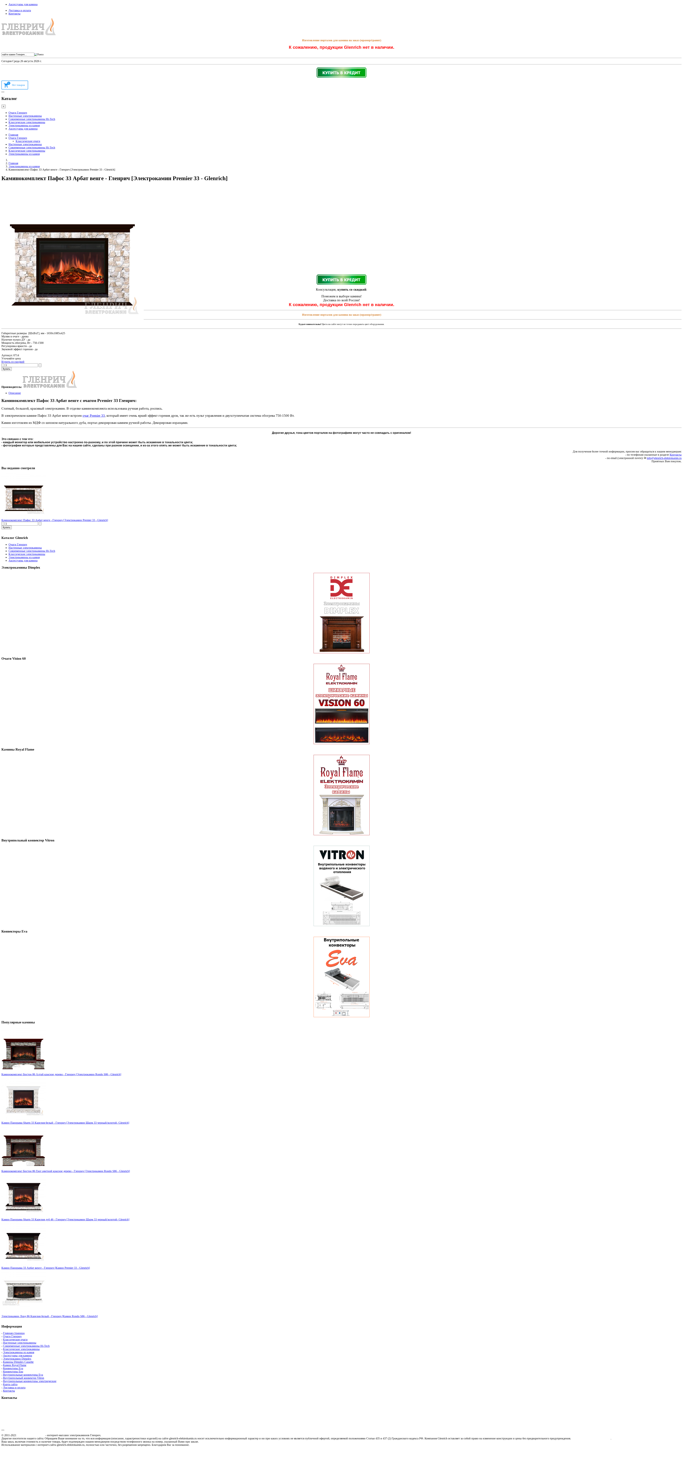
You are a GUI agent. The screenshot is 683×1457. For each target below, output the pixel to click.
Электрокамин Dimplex (17, 1358)
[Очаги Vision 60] (341, 704)
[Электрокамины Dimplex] (341, 613)
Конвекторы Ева (13, 1371)
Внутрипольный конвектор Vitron (23, 1377)
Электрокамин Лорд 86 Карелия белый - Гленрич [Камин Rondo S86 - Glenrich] (49, 1316)
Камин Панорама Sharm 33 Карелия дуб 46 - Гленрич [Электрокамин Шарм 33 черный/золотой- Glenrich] (65, 1219)
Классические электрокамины (27, 122)
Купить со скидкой (12, 361)
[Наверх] (2, 1430)
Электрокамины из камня (24, 125)
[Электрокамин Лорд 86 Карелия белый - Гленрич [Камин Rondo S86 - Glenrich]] (23, 1313)
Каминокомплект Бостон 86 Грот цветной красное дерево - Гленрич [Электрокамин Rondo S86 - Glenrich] (65, 1171)
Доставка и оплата (20, 10)
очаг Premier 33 (94, 415)
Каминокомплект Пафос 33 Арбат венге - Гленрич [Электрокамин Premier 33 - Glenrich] (54, 520)
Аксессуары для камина (23, 4)
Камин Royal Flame (14, 1365)
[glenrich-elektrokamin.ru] (28, 34)
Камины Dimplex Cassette (18, 1361)
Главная (13, 134)
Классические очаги (28, 141)
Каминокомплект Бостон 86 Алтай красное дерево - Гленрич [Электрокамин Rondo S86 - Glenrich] (61, 1074)
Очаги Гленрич (18, 112)
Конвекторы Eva (13, 1368)
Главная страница (14, 1333)
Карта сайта (10, 1384)
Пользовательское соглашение (591, 1438)
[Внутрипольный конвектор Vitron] (341, 886)
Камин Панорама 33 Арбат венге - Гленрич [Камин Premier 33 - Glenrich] (45, 1267)
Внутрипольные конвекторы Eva (23, 1374)
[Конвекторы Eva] (341, 977)
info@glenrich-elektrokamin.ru (664, 458)
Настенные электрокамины (25, 115)
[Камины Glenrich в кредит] (341, 72)
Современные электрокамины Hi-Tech (32, 119)
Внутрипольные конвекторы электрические (29, 1381)
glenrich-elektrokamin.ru (31, 1435)
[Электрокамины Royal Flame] (341, 795)
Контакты (14, 13)
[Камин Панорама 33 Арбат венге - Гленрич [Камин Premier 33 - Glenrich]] (23, 1264)
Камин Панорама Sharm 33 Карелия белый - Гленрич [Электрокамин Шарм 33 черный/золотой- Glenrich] (65, 1122)
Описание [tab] (15, 392)
